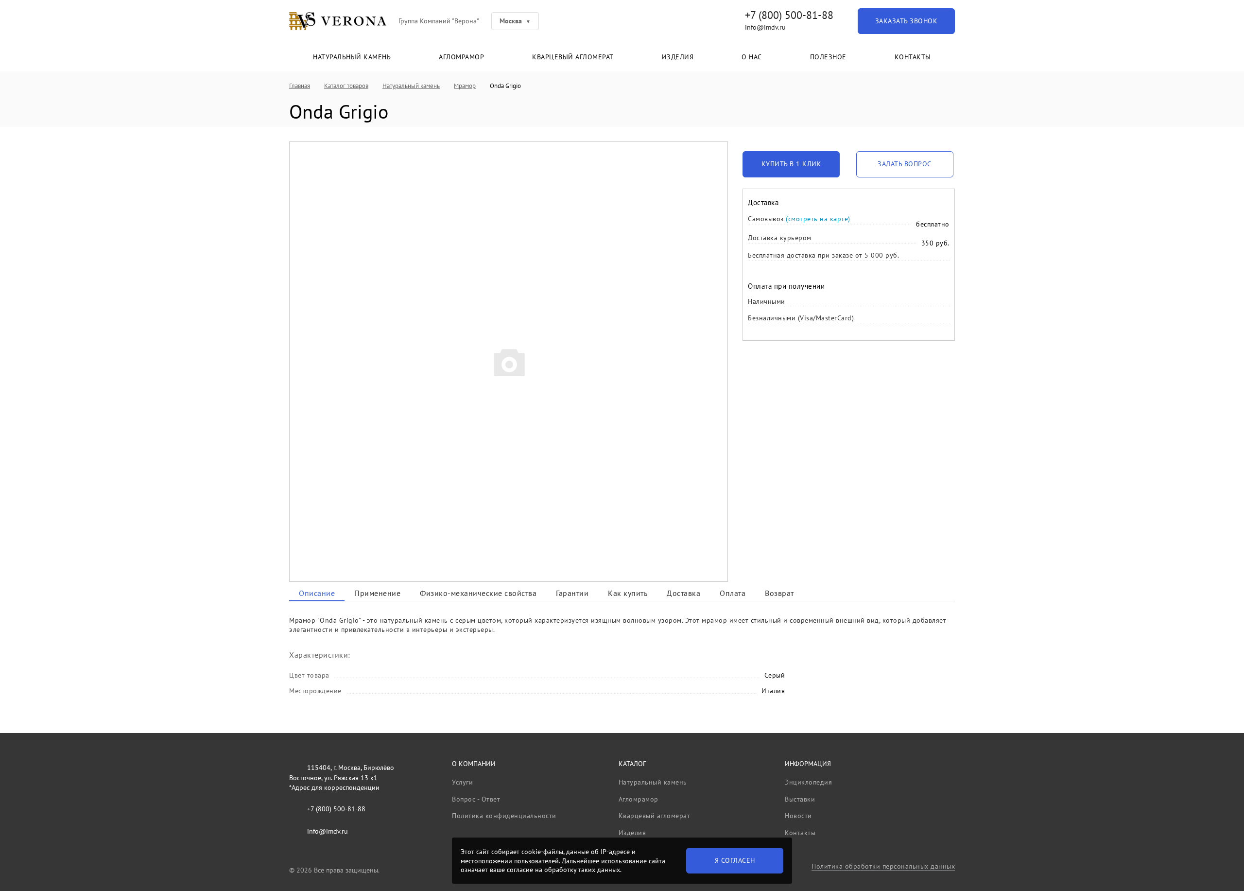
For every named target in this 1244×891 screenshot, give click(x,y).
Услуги (462, 782)
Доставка (683, 593)
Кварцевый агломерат (573, 56)
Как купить (627, 593)
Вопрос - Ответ (476, 799)
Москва (511, 21)
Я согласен (735, 860)
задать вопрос (905, 163)
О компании (474, 763)
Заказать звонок (906, 21)
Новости (798, 815)
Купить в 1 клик (791, 163)
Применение (377, 593)
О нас (752, 56)
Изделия (678, 56)
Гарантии (572, 593)
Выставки (800, 799)
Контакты (913, 56)
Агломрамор (461, 56)
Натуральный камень (352, 56)
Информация (808, 763)
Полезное (828, 56)
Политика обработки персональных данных (883, 866)
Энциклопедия (808, 782)
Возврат (779, 593)
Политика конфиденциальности (504, 815)
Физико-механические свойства (478, 593)
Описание (317, 593)
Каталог (632, 763)
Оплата (732, 593)
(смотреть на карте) (818, 218)
